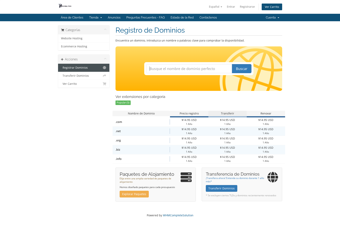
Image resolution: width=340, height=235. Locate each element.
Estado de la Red (182, 17)
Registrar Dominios (74, 67)
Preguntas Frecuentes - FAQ (145, 17)
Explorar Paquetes (134, 194)
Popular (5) (123, 102)
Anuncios (114, 17)
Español (214, 6)
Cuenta (271, 17)
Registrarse (247, 6)
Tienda (94, 17)
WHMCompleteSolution (178, 215)
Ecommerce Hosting (74, 46)
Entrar (231, 6)
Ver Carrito (272, 7)
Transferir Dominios (75, 75)
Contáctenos (208, 17)
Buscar (241, 68)
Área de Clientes (72, 17)
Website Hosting (71, 38)
